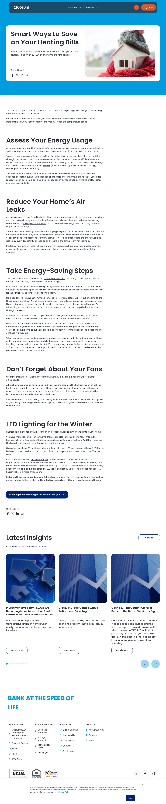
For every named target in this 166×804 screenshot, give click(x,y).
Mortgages (43, 752)
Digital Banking (70, 729)
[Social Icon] (136, 773)
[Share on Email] (27, 75)
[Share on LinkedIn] (22, 75)
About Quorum (96, 729)
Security (67, 745)
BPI (94, 165)
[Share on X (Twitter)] (17, 75)
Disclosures (68, 751)
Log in (147, 7)
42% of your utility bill (54, 278)
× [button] (142, 783)
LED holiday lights (39, 459)
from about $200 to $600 (78, 173)
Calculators (69, 740)
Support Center (20, 743)
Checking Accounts (42, 731)
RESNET (46, 165)
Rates (15, 748)
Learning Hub (69, 735)
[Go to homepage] (21, 7)
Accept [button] (130, 798)
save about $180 (42, 344)
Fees (14, 753)
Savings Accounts (42, 739)
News (91, 740)
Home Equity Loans (43, 746)
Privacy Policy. (64, 792)
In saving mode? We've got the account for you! (34, 494)
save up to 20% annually (35, 223)
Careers (93, 735)
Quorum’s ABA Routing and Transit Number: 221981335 (20, 734)
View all (149, 537)
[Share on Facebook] (12, 75)
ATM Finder (17, 759)
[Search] (136, 7)
